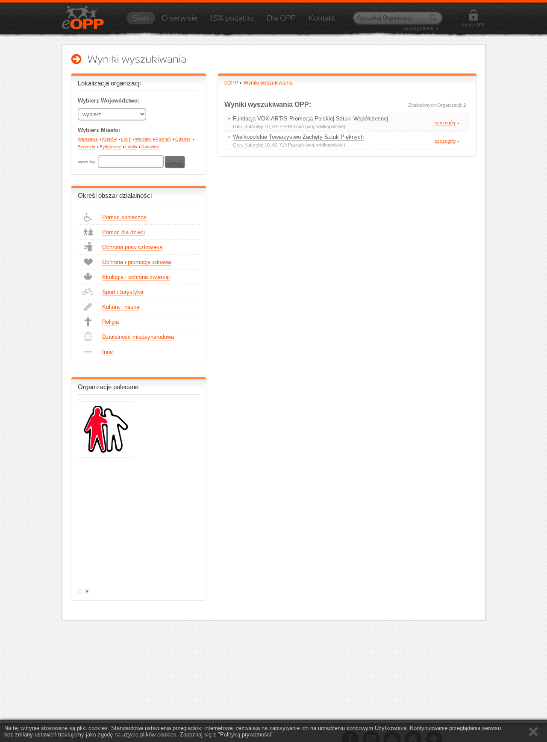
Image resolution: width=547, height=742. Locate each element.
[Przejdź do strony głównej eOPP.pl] (140, 21)
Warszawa (88, 139)
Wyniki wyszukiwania (268, 83)
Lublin (131, 146)
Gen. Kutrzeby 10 (251, 126)
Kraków (109, 139)
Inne (107, 352)
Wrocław (143, 139)
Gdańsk (183, 139)
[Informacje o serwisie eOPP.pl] (179, 21)
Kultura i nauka (120, 307)
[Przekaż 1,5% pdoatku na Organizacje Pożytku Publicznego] (232, 21)
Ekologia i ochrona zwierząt (136, 277)
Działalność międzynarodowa (138, 337)
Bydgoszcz (110, 146)
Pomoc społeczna (124, 217)
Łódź (126, 139)
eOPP (231, 83)
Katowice (150, 146)
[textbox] (131, 161)
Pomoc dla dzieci (123, 232)
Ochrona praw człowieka (132, 247)
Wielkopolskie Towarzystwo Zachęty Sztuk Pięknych (298, 137)
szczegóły (445, 122)
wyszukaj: (88, 161)
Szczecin (86, 146)
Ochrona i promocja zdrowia (136, 262)
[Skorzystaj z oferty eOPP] (281, 21)
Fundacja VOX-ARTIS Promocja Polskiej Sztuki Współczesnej (310, 118)
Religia (110, 322)
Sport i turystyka (122, 292)
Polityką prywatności (245, 734)
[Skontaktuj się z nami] (322, 21)
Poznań (163, 139)
